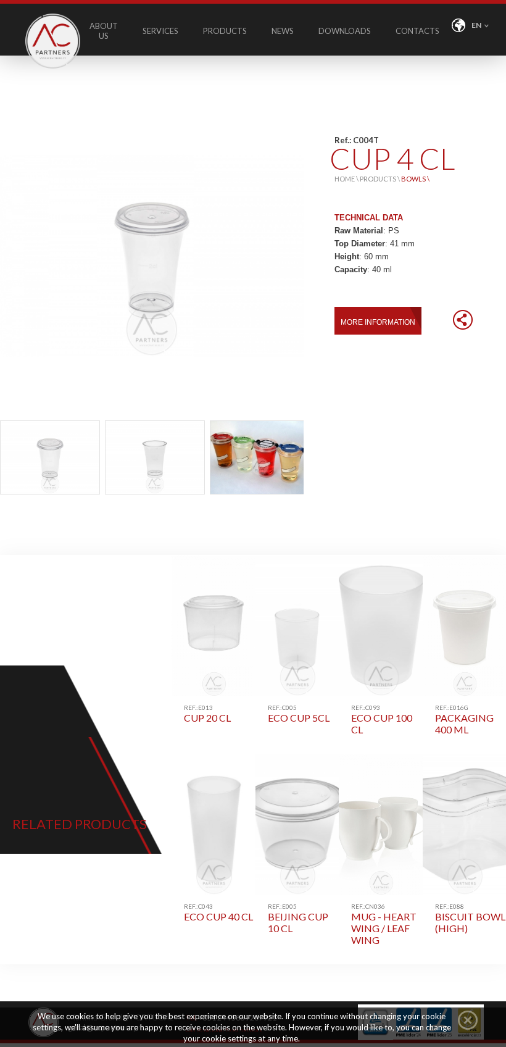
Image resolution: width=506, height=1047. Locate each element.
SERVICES (160, 31)
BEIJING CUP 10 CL (298, 918)
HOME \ (347, 179)
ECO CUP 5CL (299, 714)
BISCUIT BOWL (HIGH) (470, 918)
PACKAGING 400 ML (464, 719)
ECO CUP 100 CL (381, 719)
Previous (13, 458)
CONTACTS (417, 31)
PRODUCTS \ (380, 179)
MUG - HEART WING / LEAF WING (384, 924)
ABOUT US (103, 31)
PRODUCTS (225, 31)
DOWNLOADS (344, 31)
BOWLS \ (415, 179)
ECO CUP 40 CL (218, 912)
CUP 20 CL (207, 714)
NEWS (283, 31)
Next (291, 458)
